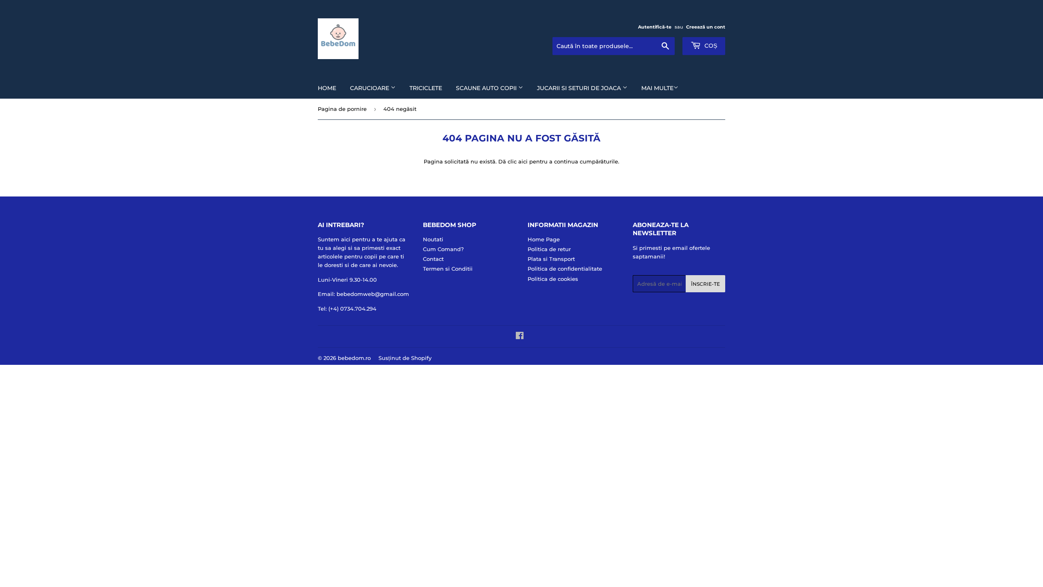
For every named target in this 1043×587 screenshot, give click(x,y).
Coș (710, 45)
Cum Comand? (443, 249)
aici (523, 161)
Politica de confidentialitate (565, 268)
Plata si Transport (551, 259)
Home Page (544, 239)
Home (327, 88)
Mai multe (657, 88)
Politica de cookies (553, 279)
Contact (433, 259)
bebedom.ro (354, 358)
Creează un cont (705, 27)
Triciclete (425, 88)
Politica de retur (549, 249)
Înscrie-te (705, 284)
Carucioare (370, 88)
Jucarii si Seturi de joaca (580, 88)
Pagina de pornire (342, 109)
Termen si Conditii (448, 268)
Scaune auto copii (487, 88)
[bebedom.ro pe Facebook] (519, 336)
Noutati (433, 239)
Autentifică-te (654, 27)
